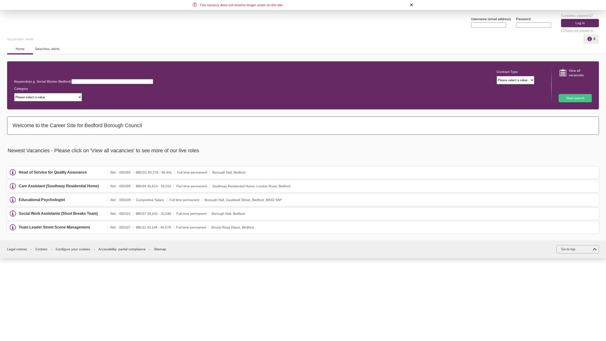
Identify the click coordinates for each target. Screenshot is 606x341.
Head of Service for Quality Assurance (53, 172)
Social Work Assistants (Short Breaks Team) (58, 213)
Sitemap (160, 249)
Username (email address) (491, 19)
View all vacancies (576, 73)
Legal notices (17, 249)
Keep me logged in (579, 30)
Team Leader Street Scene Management (54, 227)
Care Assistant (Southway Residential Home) (59, 186)
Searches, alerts (47, 49)
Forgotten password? (577, 15)
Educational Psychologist (42, 200)
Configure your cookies (73, 249)
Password (523, 19)
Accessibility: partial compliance (122, 249)
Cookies (41, 249)
